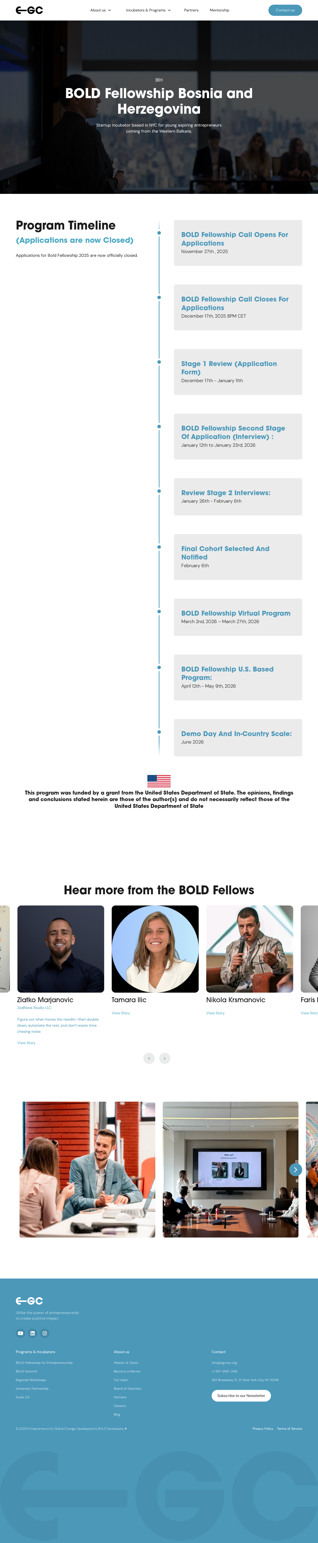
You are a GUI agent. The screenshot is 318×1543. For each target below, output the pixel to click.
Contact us (285, 10)
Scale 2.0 (23, 1397)
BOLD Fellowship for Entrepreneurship (44, 1363)
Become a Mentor (127, 1371)
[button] (100, 10)
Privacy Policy (263, 1428)
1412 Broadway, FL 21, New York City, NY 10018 (245, 1380)
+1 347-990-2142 (224, 1371)
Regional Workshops (31, 1380)
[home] (46, 10)
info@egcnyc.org (224, 1363)
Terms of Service (289, 1428)
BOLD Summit (26, 1371)
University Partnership (32, 1388)
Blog (117, 1414)
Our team (121, 1380)
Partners (120, 1397)
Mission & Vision (126, 1363)
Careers (120, 1406)
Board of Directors (127, 1388)
